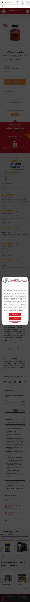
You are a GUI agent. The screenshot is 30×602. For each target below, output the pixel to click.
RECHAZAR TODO (15, 318)
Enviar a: (5, 2)
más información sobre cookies (16, 310)
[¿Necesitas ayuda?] (17, 2)
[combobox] (10, 2)
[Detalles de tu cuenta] (22, 2)
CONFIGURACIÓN (15, 322)
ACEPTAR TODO (15, 314)
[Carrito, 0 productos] (27, 2)
